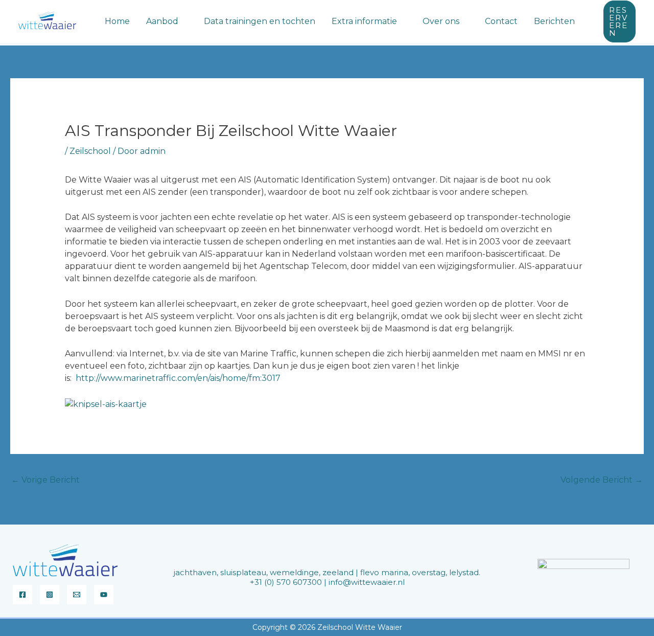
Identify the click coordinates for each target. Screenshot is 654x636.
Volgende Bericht (601, 480)
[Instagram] (49, 594)
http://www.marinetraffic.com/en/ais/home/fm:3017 (178, 378)
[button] (183, 21)
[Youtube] (103, 594)
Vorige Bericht (45, 480)
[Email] (76, 594)
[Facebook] (22, 594)
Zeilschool (90, 151)
